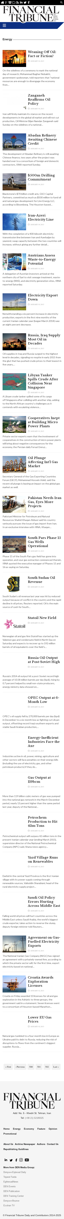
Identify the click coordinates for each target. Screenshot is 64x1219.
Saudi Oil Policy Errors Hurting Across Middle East (44, 902)
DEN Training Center (13, 1196)
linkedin (21, 2)
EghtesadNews (10, 1181)
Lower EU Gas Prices (40, 1019)
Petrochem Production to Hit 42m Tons (42, 822)
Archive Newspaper (25, 1144)
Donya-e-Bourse (11, 1200)
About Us (6, 2)
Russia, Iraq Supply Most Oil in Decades (44, 339)
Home (2, 2)
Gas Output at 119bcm (39, 780)
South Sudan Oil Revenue (41, 580)
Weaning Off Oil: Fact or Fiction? (42, 54)
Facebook (29, 2)
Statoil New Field (42, 618)
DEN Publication (11, 1191)
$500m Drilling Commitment (41, 177)
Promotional (10, 1133)
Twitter (25, 2)
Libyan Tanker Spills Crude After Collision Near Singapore (43, 381)
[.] (5, 1160)
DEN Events (9, 1186)
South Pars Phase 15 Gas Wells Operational (44, 542)
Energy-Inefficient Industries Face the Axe (44, 742)
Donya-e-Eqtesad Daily (14, 1172)
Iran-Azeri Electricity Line (41, 217)
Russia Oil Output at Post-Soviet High (44, 660)
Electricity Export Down (43, 297)
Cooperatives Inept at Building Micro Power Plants (44, 422)
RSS (17, 2)
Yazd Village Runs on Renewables (43, 859)
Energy (16, 1129)
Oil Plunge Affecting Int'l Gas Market (43, 462)
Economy (29, 1129)
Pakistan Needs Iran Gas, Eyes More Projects (44, 502)
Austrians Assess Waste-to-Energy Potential (42, 259)
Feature (41, 1129)
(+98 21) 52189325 (34, 1118)
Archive (14, 2)
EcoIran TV (9, 1205)
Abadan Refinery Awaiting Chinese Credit (42, 139)
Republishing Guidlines (16, 1149)
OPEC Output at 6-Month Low (43, 700)
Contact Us (10, 2)
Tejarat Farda (9, 1177)
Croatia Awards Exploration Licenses (40, 982)
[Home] (31, 13)
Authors (41, 1144)
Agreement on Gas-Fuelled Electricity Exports (44, 942)
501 (39, 1066)
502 (47, 1066)
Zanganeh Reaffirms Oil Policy (39, 100)
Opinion (53, 1129)
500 (31, 1066)
